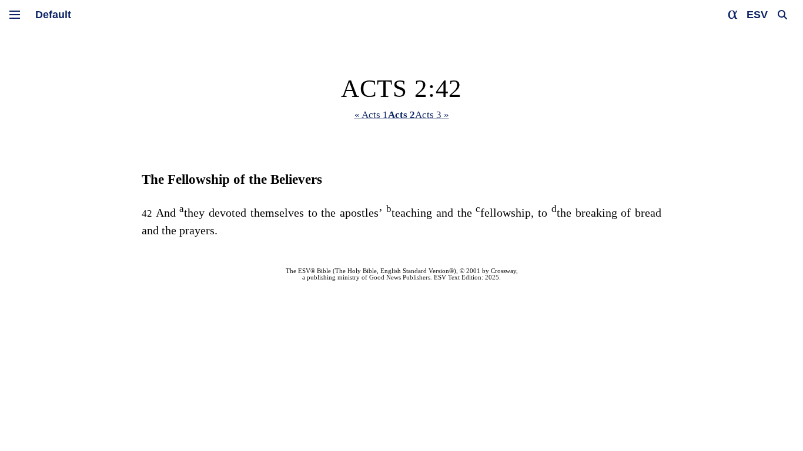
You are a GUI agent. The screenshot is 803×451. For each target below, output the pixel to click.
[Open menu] (15, 14)
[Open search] (782, 14)
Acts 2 (401, 114)
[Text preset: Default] (53, 14)
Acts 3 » (432, 114)
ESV (757, 15)
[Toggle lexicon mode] (733, 14)
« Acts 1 (371, 114)
